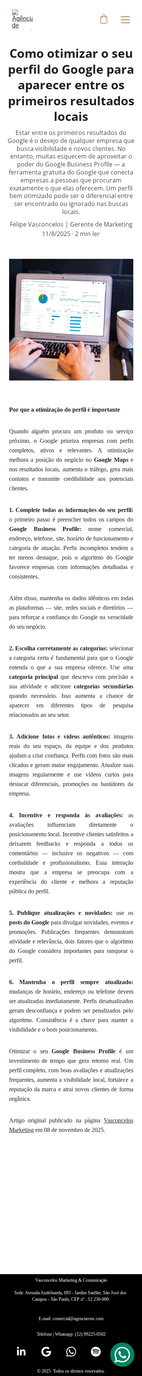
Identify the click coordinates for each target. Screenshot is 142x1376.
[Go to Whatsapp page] (71, 1352)
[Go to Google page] (46, 1352)
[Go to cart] (104, 19)
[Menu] (125, 19)
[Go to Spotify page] (96, 1352)
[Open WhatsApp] (122, 1355)
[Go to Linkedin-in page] (21, 1352)
